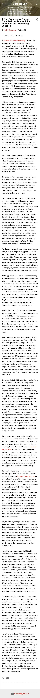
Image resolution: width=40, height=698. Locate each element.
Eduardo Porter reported (26, 476)
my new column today (14, 41)
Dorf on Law (20, 3)
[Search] (37, 4)
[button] (37, 19)
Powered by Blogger (21, 694)
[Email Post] (7, 679)
